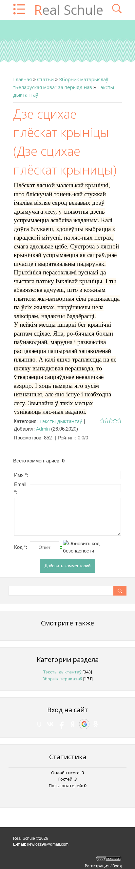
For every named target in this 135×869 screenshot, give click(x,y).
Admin (43, 428)
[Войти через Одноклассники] (96, 724)
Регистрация (97, 866)
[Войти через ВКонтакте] (50, 724)
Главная (22, 79)
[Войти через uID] (39, 724)
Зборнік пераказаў (62, 679)
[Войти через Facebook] (62, 724)
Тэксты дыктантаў (60, 421)
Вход (117, 866)
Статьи (45, 79)
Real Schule (68, 10)
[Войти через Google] (84, 724)
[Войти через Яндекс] (73, 724)
